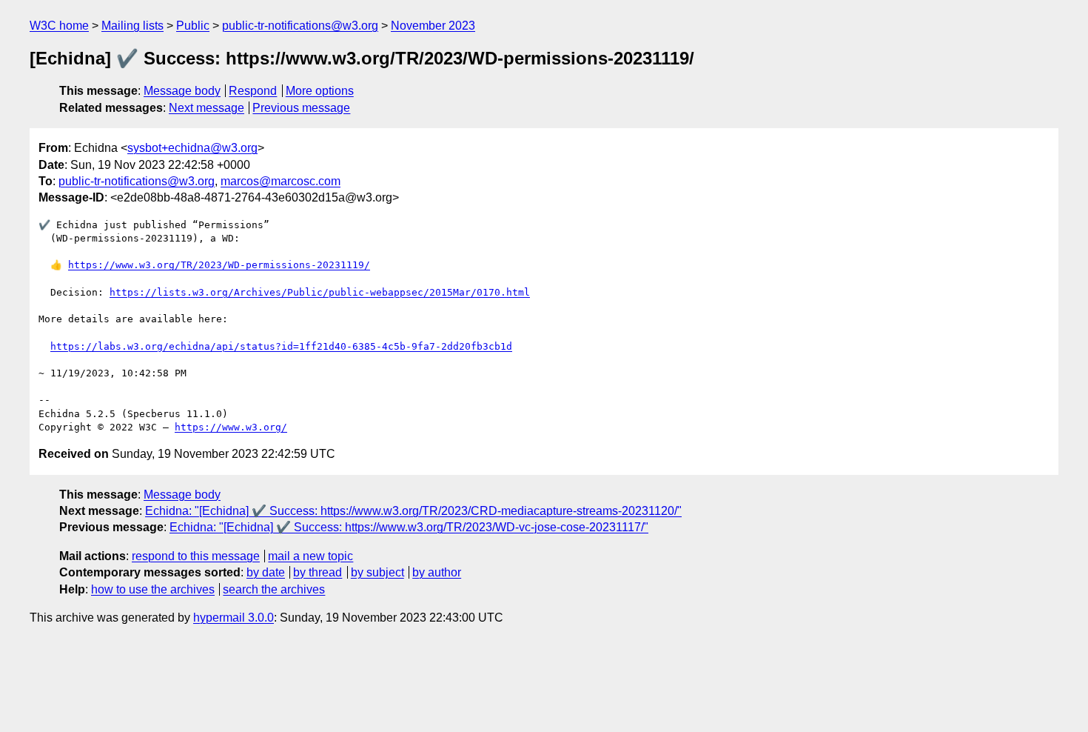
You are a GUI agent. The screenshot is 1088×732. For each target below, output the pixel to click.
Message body (182, 90)
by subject (377, 572)
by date (265, 572)
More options (320, 90)
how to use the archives (153, 589)
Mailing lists (132, 25)
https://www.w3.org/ (231, 427)
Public (192, 25)
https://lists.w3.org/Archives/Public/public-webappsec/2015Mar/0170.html (320, 292)
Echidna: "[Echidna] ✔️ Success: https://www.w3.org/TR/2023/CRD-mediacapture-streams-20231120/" (413, 511)
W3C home (59, 25)
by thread (317, 572)
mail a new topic (310, 556)
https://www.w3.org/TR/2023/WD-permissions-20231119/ (219, 264)
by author (436, 572)
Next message (206, 108)
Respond (253, 90)
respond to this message (196, 556)
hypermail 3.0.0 (233, 617)
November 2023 (433, 25)
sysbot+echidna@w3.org (192, 148)
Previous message (301, 108)
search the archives (274, 589)
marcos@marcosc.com (280, 181)
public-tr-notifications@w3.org (300, 25)
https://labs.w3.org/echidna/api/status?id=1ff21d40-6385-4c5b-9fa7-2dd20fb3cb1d (281, 346)
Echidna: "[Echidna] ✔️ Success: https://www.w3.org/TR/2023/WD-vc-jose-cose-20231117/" (408, 527)
